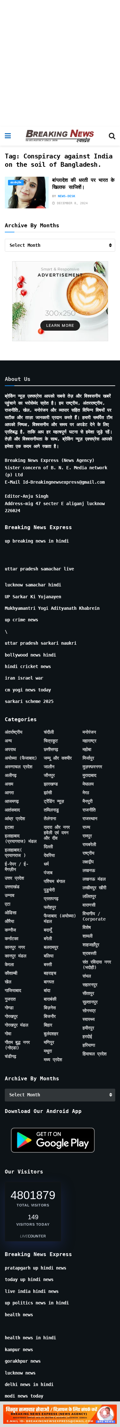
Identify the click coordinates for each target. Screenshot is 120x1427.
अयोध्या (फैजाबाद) (21, 758)
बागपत (49, 981)
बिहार (48, 1025)
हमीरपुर (88, 1027)
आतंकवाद (12, 809)
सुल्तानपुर (90, 1001)
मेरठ (86, 792)
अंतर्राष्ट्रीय (15, 182)
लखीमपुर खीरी (94, 887)
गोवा (8, 1033)
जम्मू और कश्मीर (58, 758)
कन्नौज (10, 929)
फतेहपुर (50, 907)
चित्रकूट (51, 740)
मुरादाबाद (89, 775)
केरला (9, 964)
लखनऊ (89, 870)
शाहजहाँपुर (91, 944)
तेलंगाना (50, 818)
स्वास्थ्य (89, 1019)
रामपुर (87, 835)
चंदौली (49, 732)
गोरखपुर (11, 1016)
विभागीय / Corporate (94, 916)
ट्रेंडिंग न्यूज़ (54, 801)
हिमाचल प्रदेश (95, 1053)
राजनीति (89, 809)
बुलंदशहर (51, 1033)
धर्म (46, 864)
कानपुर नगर (15, 947)
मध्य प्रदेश (53, 1059)
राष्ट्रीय (88, 853)
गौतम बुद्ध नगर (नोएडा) (17, 1045)
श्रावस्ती (89, 953)
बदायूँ (48, 929)
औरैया (9, 921)
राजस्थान (90, 818)
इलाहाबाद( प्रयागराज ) (15, 852)
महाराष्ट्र (89, 740)
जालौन (49, 766)
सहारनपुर (90, 984)
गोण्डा (9, 1007)
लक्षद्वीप (88, 861)
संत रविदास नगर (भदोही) (97, 964)
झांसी (48, 792)
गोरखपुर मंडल (16, 1025)
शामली (87, 936)
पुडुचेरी (49, 889)
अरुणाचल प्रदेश (18, 766)
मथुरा (48, 1050)
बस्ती (48, 964)
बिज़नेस (50, 1007)
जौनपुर (49, 775)
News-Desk (66, 196)
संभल (87, 976)
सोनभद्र (89, 1010)
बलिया (48, 955)
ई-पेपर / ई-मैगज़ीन (16, 866)
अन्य (8, 740)
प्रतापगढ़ (51, 898)
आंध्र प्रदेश (15, 818)
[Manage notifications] (105, 1413)
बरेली (48, 938)
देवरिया (49, 855)
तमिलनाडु (51, 809)
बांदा (47, 990)
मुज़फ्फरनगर (92, 766)
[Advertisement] (60, 63)
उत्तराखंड (12, 886)
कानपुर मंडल (15, 955)
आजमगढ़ (12, 801)
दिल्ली (48, 846)
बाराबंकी (50, 999)
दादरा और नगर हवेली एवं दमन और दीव (57, 833)
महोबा (87, 749)
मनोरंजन (89, 732)
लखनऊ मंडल (94, 879)
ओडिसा (10, 912)
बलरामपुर (51, 947)
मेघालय (88, 783)
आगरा (9, 792)
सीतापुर (88, 993)
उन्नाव (9, 895)
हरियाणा (89, 1045)
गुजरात (10, 999)
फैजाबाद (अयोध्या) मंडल (60, 918)
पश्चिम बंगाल (54, 881)
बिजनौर (50, 1016)
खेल (8, 981)
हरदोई (87, 1036)
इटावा (9, 827)
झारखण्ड (51, 783)
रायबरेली (89, 844)
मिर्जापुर (88, 758)
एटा (7, 904)
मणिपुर (49, 1042)
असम (9, 783)
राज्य (86, 827)
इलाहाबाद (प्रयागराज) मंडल (20, 838)
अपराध (10, 749)
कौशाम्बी (11, 973)
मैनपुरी (87, 801)
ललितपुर (89, 896)
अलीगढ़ (11, 775)
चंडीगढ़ (10, 1056)
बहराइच (50, 973)
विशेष (87, 927)
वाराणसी (89, 904)
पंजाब (48, 872)
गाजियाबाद (13, 990)
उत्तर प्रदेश (14, 878)
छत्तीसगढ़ (51, 749)
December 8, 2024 (71, 203)
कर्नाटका (11, 938)
